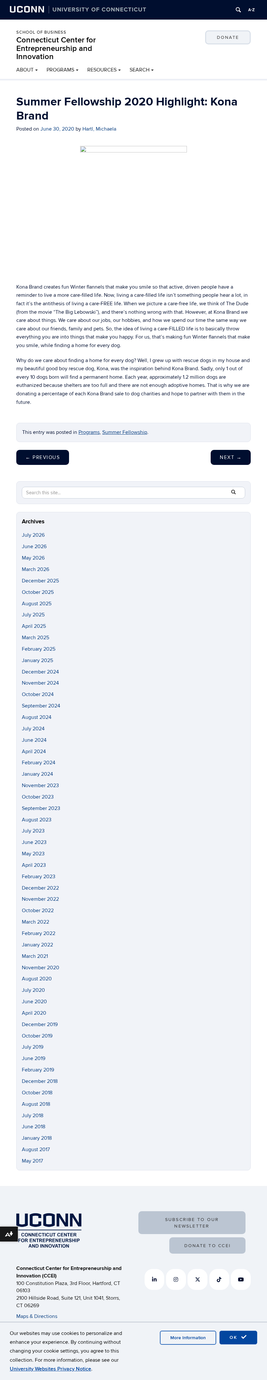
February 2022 (38, 933)
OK (234, 1337)
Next (231, 457)
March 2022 (35, 922)
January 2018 (37, 1138)
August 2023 (36, 820)
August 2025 (36, 603)
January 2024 (37, 774)
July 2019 (32, 1047)
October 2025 (38, 592)
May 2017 (32, 1161)
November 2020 (40, 967)
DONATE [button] (228, 37)
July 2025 (33, 614)
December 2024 (40, 672)
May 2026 (33, 558)
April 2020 (34, 1013)
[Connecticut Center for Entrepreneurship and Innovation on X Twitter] (197, 1279)
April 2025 (34, 626)
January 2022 (37, 945)
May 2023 (33, 853)
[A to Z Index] (251, 10)
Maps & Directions (36, 1316)
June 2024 (34, 740)
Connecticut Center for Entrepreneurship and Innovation (56, 48)
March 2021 (35, 956)
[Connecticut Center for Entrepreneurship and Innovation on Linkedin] (154, 1279)
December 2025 (40, 581)
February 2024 (38, 762)
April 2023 (34, 865)
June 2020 (34, 1001)
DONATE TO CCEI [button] (207, 1245)
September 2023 (41, 808)
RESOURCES (102, 70)
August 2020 (37, 979)
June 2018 (33, 1126)
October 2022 (38, 910)
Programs (89, 432)
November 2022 (40, 899)
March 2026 (35, 569)
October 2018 (37, 1092)
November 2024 (40, 683)
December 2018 (40, 1081)
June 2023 (34, 842)
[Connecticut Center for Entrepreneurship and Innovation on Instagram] (176, 1279)
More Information (188, 1337)
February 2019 (38, 1070)
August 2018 (36, 1104)
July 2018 (32, 1115)
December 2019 (40, 1024)
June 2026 (34, 546)
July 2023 (33, 831)
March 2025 (35, 637)
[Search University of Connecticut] (238, 10)
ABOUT (25, 70)
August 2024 (36, 717)
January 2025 (37, 660)
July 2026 (33, 535)
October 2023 (38, 797)
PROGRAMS (60, 70)
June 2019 (33, 1058)
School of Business (41, 32)
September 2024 (41, 706)
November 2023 (40, 785)
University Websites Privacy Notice (50, 1369)
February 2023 (38, 876)
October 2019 (37, 1036)
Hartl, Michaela (99, 129)
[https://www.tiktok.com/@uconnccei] (219, 1279)
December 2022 (40, 888)
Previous (42, 457)
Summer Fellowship (124, 432)
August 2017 (36, 1149)
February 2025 (38, 649)
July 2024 (33, 728)
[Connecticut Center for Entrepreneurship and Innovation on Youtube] (241, 1279)
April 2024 (34, 751)
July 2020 (33, 990)
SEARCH (139, 70)
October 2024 (38, 694)
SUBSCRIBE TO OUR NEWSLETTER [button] (192, 1223)
